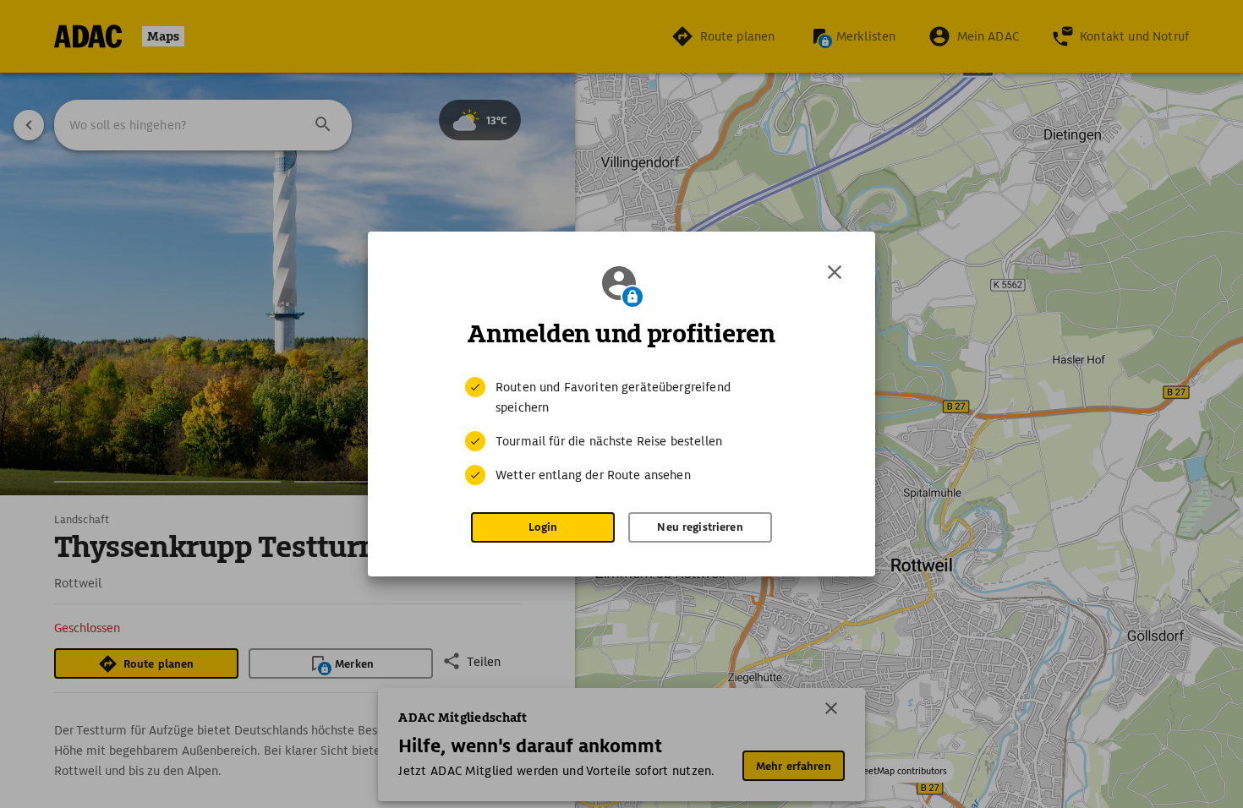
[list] (621, 431)
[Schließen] (834, 272)
